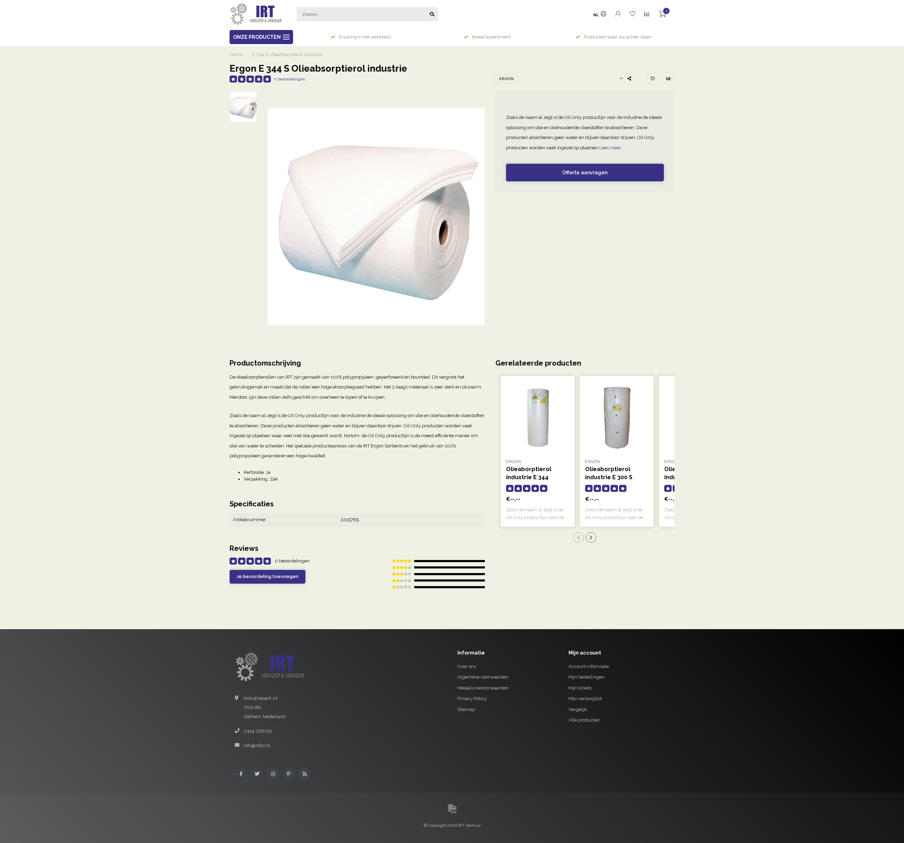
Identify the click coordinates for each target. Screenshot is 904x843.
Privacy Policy (472, 698)
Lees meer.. (611, 147)
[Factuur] (452, 808)
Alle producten (584, 720)
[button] (578, 537)
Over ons (466, 666)
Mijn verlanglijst (585, 698)
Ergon (506, 79)
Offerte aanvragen (584, 172)
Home (236, 54)
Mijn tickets (580, 688)
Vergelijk (578, 709)
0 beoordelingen (289, 79)
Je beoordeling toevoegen (267, 576)
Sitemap (466, 709)
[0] (662, 15)
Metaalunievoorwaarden (483, 688)
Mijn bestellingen (587, 677)
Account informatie (589, 666)
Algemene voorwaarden (483, 677)
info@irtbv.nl (257, 745)
